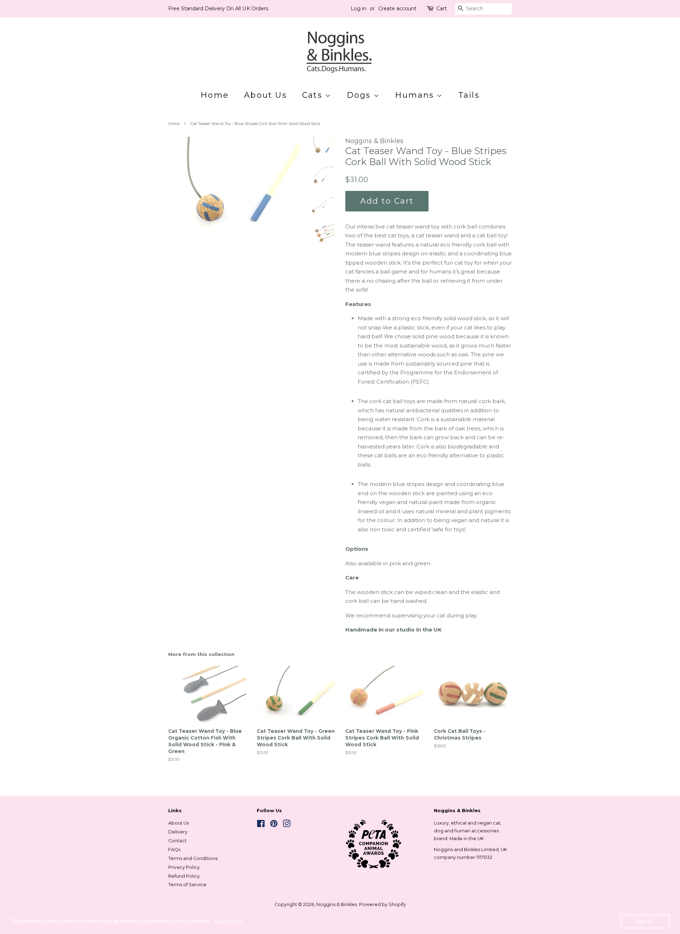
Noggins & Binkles (336, 904)
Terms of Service (187, 884)
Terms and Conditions (192, 858)
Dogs (360, 95)
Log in (358, 8)
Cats (313, 95)
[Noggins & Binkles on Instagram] (286, 825)
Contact (177, 840)
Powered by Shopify (382, 904)
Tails (469, 95)
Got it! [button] (645, 921)
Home (214, 95)
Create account (397, 8)
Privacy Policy (184, 867)
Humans (416, 95)
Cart (441, 8)
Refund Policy (184, 876)
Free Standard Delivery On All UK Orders (218, 8)
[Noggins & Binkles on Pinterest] (274, 825)
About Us (265, 95)
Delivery (177, 831)
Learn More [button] (228, 921)
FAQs (174, 849)
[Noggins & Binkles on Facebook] (261, 825)
